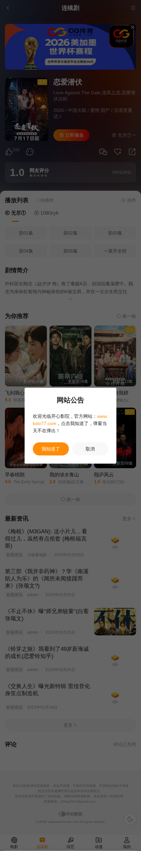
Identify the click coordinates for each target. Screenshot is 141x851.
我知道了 (51, 449)
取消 (90, 449)
